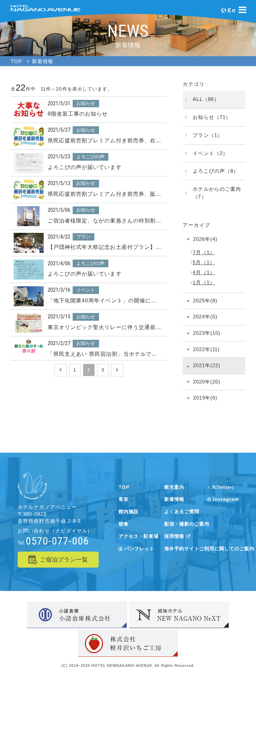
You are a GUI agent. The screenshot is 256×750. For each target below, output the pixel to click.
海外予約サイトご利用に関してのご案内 (209, 548)
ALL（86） (206, 99)
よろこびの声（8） (215, 171)
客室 (124, 499)
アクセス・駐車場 (139, 536)
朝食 (124, 524)
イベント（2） (210, 153)
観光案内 (174, 487)
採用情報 (174, 536)
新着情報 (174, 499)
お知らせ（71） (212, 117)
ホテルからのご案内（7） (217, 192)
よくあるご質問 (181, 511)
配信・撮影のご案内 (186, 524)
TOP (124, 487)
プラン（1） (207, 135)
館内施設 (129, 511)
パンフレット (139, 548)
